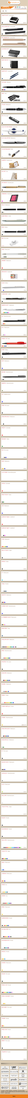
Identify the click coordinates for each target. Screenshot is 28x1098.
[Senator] (14, 1083)
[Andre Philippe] (5, 1067)
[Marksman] (14, 1075)
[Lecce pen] (23, 1071)
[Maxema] (23, 1075)
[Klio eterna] (14, 1071)
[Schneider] (5, 1083)
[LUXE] (5, 1075)
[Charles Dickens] (23, 1067)
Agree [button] (14, 1096)
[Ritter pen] (23, 1079)
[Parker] (5, 1079)
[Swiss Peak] (5, 1087)
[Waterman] (23, 1087)
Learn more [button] (7, 1092)
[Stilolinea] (23, 1083)
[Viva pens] (14, 1087)
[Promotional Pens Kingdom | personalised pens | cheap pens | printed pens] (14, 3)
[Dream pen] (5, 1071)
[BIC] (14, 1067)
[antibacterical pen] (14, 7)
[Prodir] (14, 1079)
